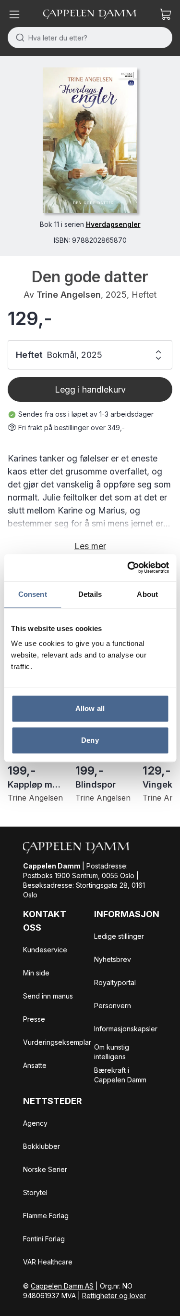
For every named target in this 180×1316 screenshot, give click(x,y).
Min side (36, 973)
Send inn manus (48, 996)
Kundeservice (45, 950)
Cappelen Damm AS (62, 1286)
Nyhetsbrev (112, 959)
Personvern (112, 1005)
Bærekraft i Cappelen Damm (120, 1075)
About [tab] (147, 594)
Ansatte (35, 1065)
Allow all (90, 708)
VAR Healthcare (47, 1262)
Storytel (35, 1192)
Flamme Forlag (46, 1215)
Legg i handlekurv (90, 389)
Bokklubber (41, 1146)
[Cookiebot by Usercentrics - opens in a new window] (128, 567)
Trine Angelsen (68, 295)
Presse (34, 1019)
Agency (35, 1123)
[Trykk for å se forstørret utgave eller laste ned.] (90, 140)
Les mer (90, 546)
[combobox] (90, 37)
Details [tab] (90, 594)
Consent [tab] (32, 594)
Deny (89, 740)
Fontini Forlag (44, 1239)
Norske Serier (45, 1169)
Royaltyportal (115, 982)
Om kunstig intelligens (111, 1052)
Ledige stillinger (119, 936)
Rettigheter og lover (114, 1295)
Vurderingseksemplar (57, 1042)
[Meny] (14, 14)
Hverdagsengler (113, 224)
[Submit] (18, 37)
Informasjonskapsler (125, 1029)
